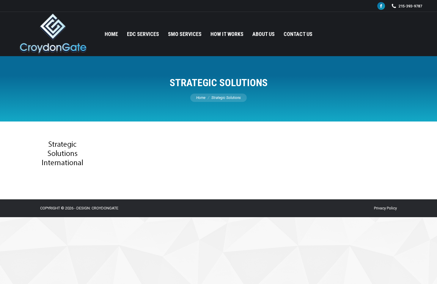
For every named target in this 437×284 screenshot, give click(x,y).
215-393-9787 (410, 6)
